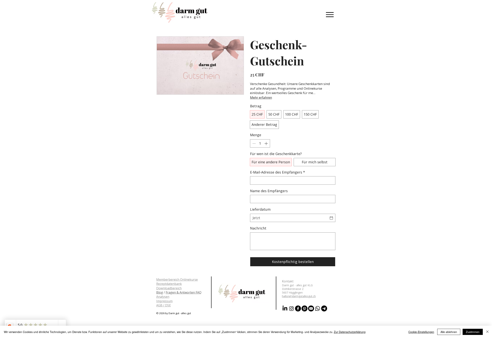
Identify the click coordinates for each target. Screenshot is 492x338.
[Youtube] (311, 308)
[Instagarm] (291, 308)
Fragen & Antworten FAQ (183, 292)
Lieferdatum (260, 209)
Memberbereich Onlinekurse (177, 279)
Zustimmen (473, 332)
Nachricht (258, 228)
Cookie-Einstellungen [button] (421, 332)
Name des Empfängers (269, 191)
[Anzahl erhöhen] (266, 143)
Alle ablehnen (448, 332)
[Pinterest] (305, 308)
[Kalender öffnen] (331, 218)
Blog (159, 292)
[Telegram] (324, 308)
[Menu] (330, 14)
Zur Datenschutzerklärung (350, 332)
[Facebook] (298, 308)
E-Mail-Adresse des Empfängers (277, 172)
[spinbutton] (260, 143)
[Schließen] (487, 332)
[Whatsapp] (318, 308)
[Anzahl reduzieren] (254, 143)
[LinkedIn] (285, 308)
